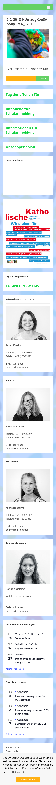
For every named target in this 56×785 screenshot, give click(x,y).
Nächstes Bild (39, 69)
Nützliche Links (14, 747)
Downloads (12, 751)
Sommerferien (23, 638)
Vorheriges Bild (17, 69)
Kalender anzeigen (15, 668)
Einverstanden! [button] (28, 779)
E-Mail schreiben (15, 363)
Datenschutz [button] (18, 772)
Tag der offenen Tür (26, 648)
